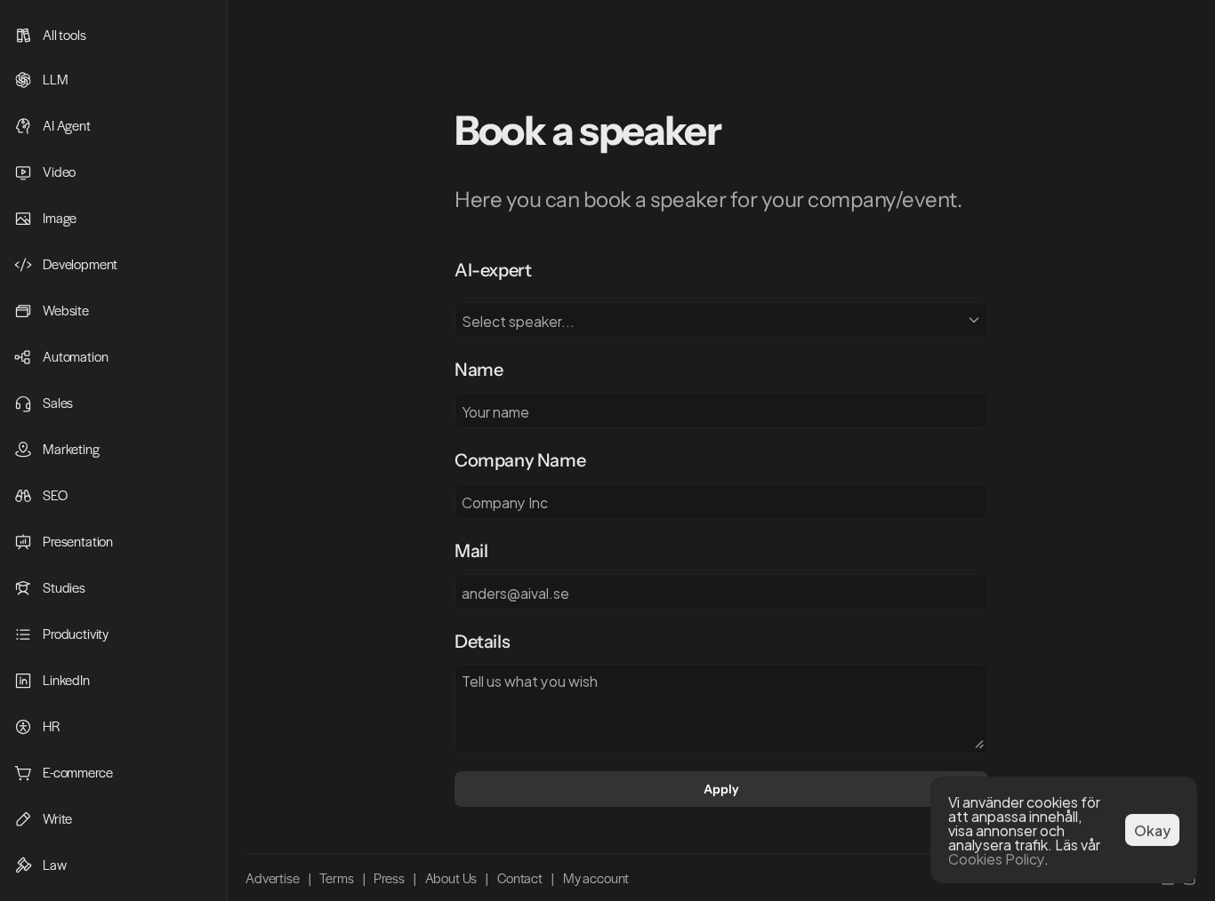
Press (389, 878)
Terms (336, 878)
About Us (451, 878)
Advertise (272, 878)
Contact (520, 878)
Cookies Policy (996, 858)
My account (596, 878)
